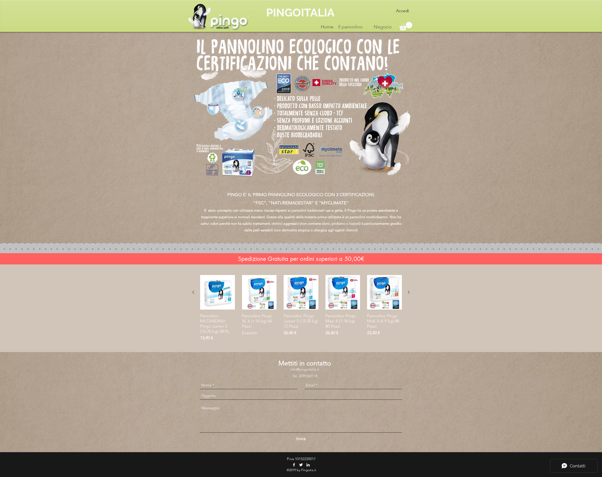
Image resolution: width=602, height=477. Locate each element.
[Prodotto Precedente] (193, 292)
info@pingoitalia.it (304, 369)
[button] (405, 26)
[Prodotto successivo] (409, 292)
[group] (301, 308)
